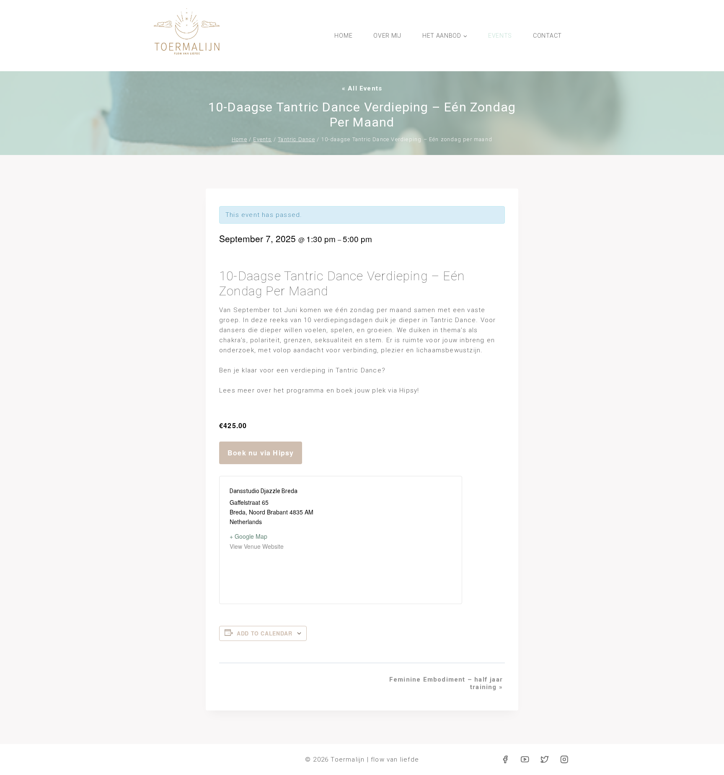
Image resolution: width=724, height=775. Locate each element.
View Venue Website (257, 546)
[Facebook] (505, 760)
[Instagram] (564, 760)
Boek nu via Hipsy (261, 452)
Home (343, 35)
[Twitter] (544, 760)
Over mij (387, 35)
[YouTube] (525, 760)
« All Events (362, 88)
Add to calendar (264, 633)
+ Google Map (248, 536)
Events (500, 35)
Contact (547, 35)
